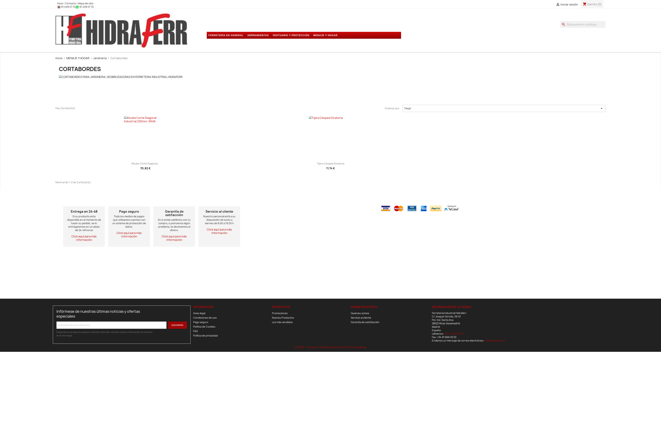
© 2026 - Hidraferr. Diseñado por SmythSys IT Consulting (330, 347)
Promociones (280, 313)
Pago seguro (200, 322)
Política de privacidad (205, 335)
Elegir (504, 108)
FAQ (195, 331)
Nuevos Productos (283, 317)
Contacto (71, 3)
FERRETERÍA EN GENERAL (226, 35)
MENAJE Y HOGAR (325, 35)
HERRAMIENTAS (258, 35)
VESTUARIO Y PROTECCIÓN (291, 35)
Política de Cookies (204, 326)
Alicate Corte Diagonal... (145, 163)
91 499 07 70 (68, 6)
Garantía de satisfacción (365, 322)
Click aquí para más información (84, 238)
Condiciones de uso (205, 317)
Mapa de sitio (85, 3)
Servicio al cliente (361, 317)
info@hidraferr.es (495, 340)
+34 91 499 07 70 (453, 333)
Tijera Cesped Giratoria (330, 163)
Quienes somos (360, 313)
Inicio (60, 3)
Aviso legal (199, 313)
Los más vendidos (282, 322)
